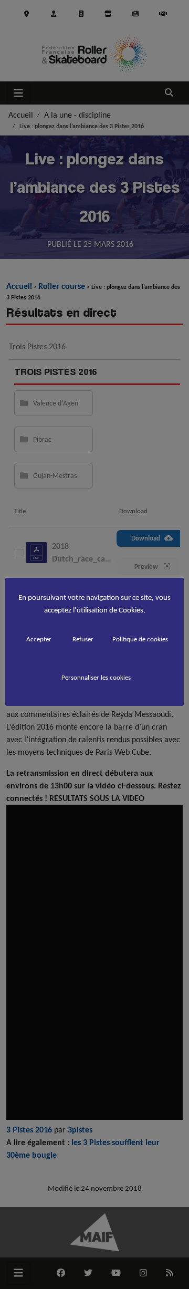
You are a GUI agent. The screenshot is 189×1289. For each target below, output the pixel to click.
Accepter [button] (38, 639)
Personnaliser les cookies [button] (96, 677)
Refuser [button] (82, 639)
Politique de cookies (140, 639)
